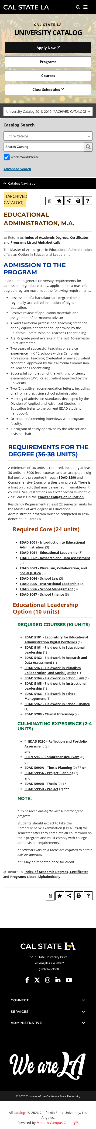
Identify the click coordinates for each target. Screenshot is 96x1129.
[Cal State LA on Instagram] (50, 980)
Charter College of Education (61, 497)
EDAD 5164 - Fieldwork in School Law (54, 678)
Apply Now (46, 47)
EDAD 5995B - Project (41, 789)
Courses (48, 75)
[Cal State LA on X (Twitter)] (39, 980)
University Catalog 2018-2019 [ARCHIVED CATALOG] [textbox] (46, 111)
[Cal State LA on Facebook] (29, 980)
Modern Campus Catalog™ (57, 1122)
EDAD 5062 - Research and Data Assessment (55, 558)
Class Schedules (46, 89)
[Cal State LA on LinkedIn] (60, 980)
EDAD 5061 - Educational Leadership (49, 552)
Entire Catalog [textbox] (17, 136)
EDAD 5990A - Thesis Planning (48, 767)
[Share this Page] (69, 200)
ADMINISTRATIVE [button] (26, 1023)
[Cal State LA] (48, 946)
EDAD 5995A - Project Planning (48, 773)
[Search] (78, 7)
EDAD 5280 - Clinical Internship (49, 714)
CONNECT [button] (20, 1000)
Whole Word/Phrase (25, 157)
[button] (85, 7)
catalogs (20, 1112)
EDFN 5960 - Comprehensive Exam (51, 757)
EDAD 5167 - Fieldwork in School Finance (57, 704)
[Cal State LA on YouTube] (69, 980)
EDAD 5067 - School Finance (42, 594)
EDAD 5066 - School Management (46, 589)
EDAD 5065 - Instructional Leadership (49, 583)
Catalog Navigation (23, 183)
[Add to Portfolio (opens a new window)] (59, 200)
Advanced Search (17, 169)
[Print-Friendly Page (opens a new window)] (78, 200)
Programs (48, 61)
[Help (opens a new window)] (87, 200)
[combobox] (48, 111)
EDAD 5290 (67, 477)
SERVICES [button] (20, 1011)
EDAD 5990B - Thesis (40, 783)
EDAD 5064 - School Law (39, 578)
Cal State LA (26, 7)
